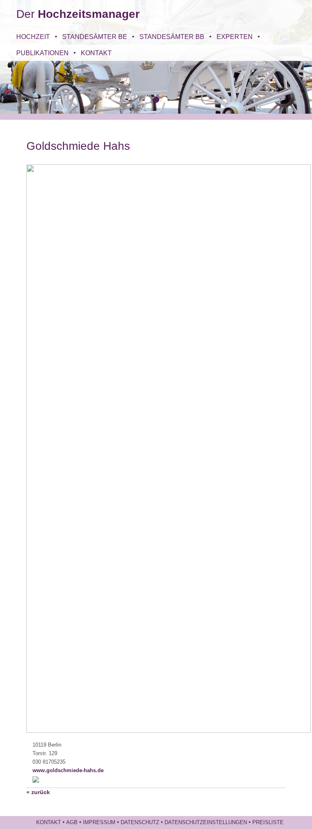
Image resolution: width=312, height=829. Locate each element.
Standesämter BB (171, 36)
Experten (235, 36)
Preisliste (268, 822)
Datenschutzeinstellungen (206, 822)
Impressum (99, 822)
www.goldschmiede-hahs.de (68, 770)
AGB (72, 822)
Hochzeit (33, 36)
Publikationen (42, 52)
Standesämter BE (94, 36)
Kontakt (96, 52)
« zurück (38, 792)
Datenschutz (140, 822)
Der (78, 14)
